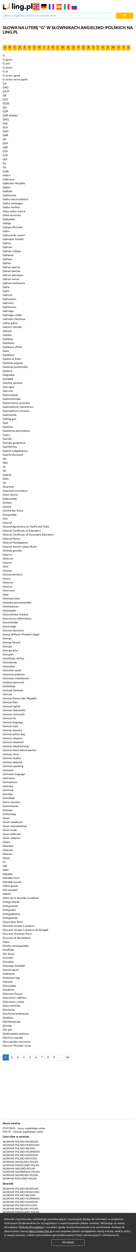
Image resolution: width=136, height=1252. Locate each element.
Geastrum (8, 486)
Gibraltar (8, 874)
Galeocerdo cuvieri (14, 235)
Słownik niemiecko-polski (20, 1175)
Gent (5, 594)
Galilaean (8, 255)
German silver (11, 754)
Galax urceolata (12, 215)
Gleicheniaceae (12, 1021)
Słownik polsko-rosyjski (20, 1158)
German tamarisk (12, 762)
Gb (4, 459)
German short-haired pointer (19, 750)
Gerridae (8, 794)
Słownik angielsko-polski (20, 1162)
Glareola (8, 982)
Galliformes (9, 307)
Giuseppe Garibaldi (14, 966)
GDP (5, 111)
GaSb (6, 171)
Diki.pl (7, 1132)
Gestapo (8, 810)
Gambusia (8, 343)
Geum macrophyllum (15, 826)
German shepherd (13, 742)
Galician (7, 247)
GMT (6, 131)
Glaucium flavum (12, 994)
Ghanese (8, 850)
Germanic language (14, 774)
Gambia (7, 335)
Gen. (5, 518)
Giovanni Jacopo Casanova (19, 926)
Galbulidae (9, 219)
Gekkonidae (10, 499)
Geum (6, 818)
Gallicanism (9, 299)
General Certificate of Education (22, 530)
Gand (6, 351)
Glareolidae (9, 986)
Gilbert (7, 894)
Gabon (6, 175)
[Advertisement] (68, 1092)
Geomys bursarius (13, 630)
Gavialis (7, 439)
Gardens (7, 371)
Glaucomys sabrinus (14, 997)
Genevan (8, 558)
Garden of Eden (12, 359)
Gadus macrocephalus (15, 199)
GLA (5, 127)
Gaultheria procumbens (16, 431)
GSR (5, 147)
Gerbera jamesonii (13, 682)
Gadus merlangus (13, 203)
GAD (5, 87)
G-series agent (11, 75)
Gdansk (7, 475)
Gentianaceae (11, 606)
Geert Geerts (10, 494)
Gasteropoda (10, 395)
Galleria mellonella (14, 283)
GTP (5, 155)
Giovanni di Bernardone (17, 938)
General (7, 522)
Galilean (7, 259)
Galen (6, 231)
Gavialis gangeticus (14, 443)
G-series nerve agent (15, 79)
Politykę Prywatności (31, 1227)
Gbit (5, 463)
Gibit (5, 870)
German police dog (14, 734)
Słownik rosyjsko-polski (20, 1178)
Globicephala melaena (16, 1034)
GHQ (6, 119)
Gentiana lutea (11, 598)
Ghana (6, 842)
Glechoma (9, 1010)
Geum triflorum (12, 834)
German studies (12, 758)
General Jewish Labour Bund (19, 546)
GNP (5, 135)
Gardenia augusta (13, 363)
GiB (5, 866)
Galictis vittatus (12, 251)
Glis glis (7, 1029)
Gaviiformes (10, 447)
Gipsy (6, 942)
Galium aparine (11, 267)
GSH (5, 143)
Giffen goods (10, 886)
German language (13, 722)
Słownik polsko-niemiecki (20, 1155)
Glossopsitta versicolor (16, 1041)
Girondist (8, 962)
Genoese (8, 582)
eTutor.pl (9, 1128)
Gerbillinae (9, 686)
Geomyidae (9, 626)
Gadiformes (9, 195)
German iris (9, 718)
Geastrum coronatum (15, 491)
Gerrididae (9, 798)
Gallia (6, 287)
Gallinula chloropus (14, 319)
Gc (4, 467)
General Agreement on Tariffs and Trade (26, 526)
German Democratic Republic (20, 698)
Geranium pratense (14, 674)
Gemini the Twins (13, 510)
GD (5, 107)
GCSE (6, 103)
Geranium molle (12, 670)
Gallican (7, 295)
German (7, 694)
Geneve (7, 562)
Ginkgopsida (10, 918)
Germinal (8, 790)
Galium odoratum (13, 275)
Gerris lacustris (11, 802)
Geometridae (10, 622)
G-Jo (5, 71)
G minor (7, 67)
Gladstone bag (11, 978)
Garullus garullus (12, 383)
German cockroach (14, 714)
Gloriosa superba (13, 1037)
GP (4, 139)
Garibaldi (8, 379)
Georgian (8, 654)
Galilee (7, 263)
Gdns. (6, 478)
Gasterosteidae (12, 399)
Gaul (5, 423)
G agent (7, 59)
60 (67, 1057)
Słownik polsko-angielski (20, 1142)
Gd (4, 471)
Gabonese (9, 179)
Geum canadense (13, 822)
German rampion (12, 738)
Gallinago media (12, 315)
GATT (6, 91)
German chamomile (14, 710)
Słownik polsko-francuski (21, 1145)
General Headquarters (15, 542)
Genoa (6, 578)
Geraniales (9, 666)
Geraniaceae (10, 662)
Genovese (9, 590)
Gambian (8, 339)
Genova (7, 586)
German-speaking (13, 766)
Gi (4, 862)
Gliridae (7, 1026)
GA (4, 83)
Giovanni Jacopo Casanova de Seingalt (25, 930)
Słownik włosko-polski (19, 1169)
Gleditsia (8, 1018)
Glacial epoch (11, 970)
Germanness (10, 782)
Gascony (8, 391)
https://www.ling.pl (41, 1231)
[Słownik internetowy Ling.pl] (17, 6)
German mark (10, 726)
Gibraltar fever (11, 878)
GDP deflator (10, 115)
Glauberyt (8, 990)
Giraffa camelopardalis (16, 946)
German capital (11, 706)
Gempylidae (10, 515)
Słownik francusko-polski (21, 1165)
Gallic (6, 291)
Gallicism (8, 303)
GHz (5, 123)
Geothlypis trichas (13, 658)
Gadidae (7, 191)
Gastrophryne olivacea (16, 411)
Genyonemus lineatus (15, 614)
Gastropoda (9, 415)
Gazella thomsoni (13, 455)
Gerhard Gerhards (13, 690)
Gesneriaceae (11, 806)
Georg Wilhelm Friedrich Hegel (21, 634)
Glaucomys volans (13, 1002)
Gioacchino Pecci (13, 922)
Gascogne (8, 387)
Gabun (6, 187)
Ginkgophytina (11, 914)
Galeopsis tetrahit (13, 239)
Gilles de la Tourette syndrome (21, 898)
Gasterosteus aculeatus (16, 403)
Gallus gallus (10, 323)
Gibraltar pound (12, 882)
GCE (5, 99)
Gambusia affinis (12, 347)
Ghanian (7, 854)
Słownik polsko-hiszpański (21, 1152)
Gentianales (10, 610)
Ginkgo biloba (11, 902)
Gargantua (9, 375)
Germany (8, 786)
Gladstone (9, 974)
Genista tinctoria (12, 574)
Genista (7, 570)
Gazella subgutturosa (15, 451)
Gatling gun (9, 419)
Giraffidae (8, 950)
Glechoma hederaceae (16, 1013)
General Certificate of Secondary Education (28, 534)
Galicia (7, 243)
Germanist (9, 778)
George (7, 638)
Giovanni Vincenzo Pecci (17, 934)
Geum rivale (10, 830)
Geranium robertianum (16, 678)
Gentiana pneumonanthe (17, 602)
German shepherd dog (16, 746)
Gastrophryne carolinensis (18, 407)
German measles (12, 730)
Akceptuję (68, 1242)
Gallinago (8, 311)
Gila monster (10, 890)
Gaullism (8, 427)
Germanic (8, 770)
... (60, 1057)
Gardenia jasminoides (15, 367)
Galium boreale (12, 271)
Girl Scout (9, 954)
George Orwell (11, 642)
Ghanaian (8, 846)
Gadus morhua (11, 207)
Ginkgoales (9, 910)
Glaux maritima (11, 1005)
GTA (5, 151)
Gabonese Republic (14, 183)
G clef (6, 63)
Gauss (6, 435)
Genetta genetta (12, 550)
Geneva (7, 554)
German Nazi (10, 702)
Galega (7, 223)
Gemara (7, 502)
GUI (5, 159)
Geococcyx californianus (17, 618)
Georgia (7, 646)
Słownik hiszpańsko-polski (21, 1172)
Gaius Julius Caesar (14, 211)
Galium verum (11, 279)
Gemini (7, 507)
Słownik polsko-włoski (19, 1148)
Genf (5, 566)
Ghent (6, 858)
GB (4, 95)
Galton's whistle (12, 327)
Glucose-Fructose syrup (17, 1045)
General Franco (11, 538)
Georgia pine (10, 650)
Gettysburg (9, 814)
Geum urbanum (12, 838)
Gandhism (8, 355)
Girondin (8, 958)
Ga (4, 163)
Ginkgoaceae (10, 906)
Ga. (5, 167)
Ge (4, 483)
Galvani (7, 331)
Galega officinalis (13, 227)
